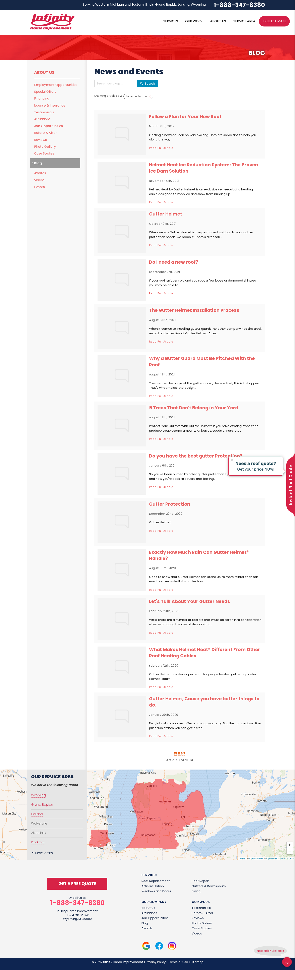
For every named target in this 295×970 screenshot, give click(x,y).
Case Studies (44, 153)
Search (149, 83)
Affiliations (42, 119)
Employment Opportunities (55, 85)
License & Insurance (49, 105)
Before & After (45, 133)
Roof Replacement (155, 881)
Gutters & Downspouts (209, 886)
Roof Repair (200, 881)
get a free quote (77, 884)
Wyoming (38, 795)
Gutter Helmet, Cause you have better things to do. (204, 701)
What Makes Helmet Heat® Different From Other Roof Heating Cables (204, 652)
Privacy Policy (156, 962)
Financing (41, 98)
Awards (40, 173)
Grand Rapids (42, 804)
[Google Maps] (146, 946)
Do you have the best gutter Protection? (195, 456)
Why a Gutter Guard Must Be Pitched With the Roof (202, 361)
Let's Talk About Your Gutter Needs (189, 601)
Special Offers (45, 92)
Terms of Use (178, 962)
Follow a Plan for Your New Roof (185, 116)
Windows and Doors (156, 891)
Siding (196, 891)
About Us (44, 72)
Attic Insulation (152, 886)
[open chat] (287, 962)
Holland (37, 814)
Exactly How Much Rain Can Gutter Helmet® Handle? (199, 555)
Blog (38, 163)
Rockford (38, 842)
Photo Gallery (45, 146)
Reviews (40, 140)
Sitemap (197, 962)
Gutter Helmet (165, 214)
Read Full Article (161, 148)
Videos (39, 180)
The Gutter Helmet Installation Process (194, 310)
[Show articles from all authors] (150, 96)
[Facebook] (159, 946)
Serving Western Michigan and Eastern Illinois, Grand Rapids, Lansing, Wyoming (144, 4)
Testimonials (44, 112)
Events (39, 187)
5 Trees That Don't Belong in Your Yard (193, 408)
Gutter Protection (169, 504)
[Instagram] (172, 946)
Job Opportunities (48, 126)
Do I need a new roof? (173, 262)
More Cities (44, 853)
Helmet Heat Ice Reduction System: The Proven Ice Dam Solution (203, 168)
